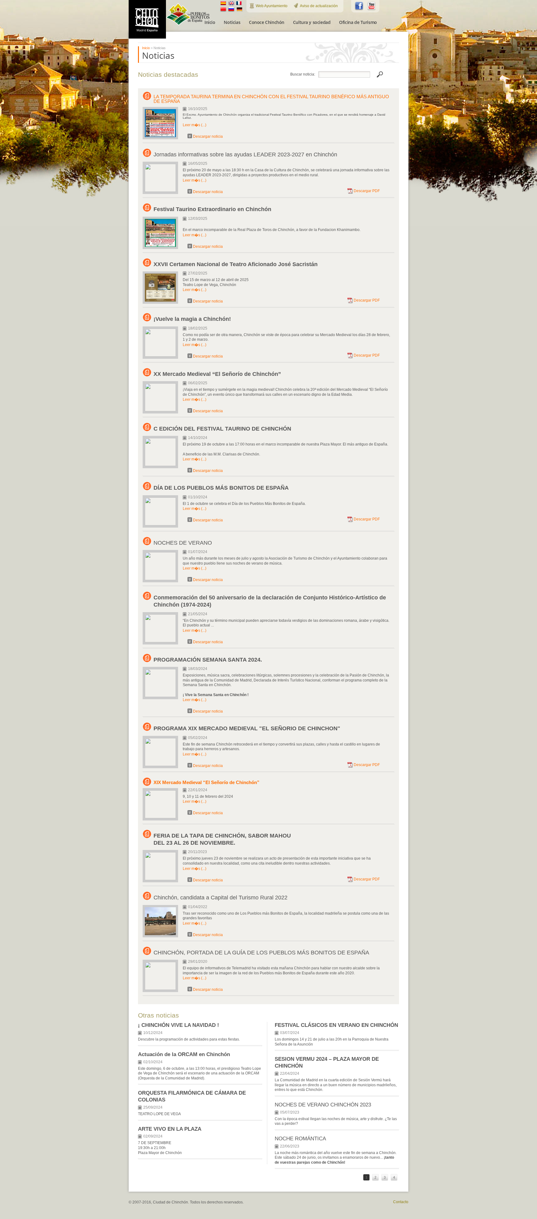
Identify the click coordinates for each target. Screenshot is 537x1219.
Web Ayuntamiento (271, 6)
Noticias (232, 22)
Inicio (209, 22)
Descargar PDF (367, 191)
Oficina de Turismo (358, 22)
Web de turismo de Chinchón (147, 19)
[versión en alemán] (239, 10)
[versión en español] (223, 5)
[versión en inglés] (231, 5)
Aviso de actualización (319, 6)
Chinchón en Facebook (359, 6)
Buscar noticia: (302, 74)
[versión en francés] (239, 5)
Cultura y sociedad (311, 22)
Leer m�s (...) (194, 125)
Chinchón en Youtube (371, 6)
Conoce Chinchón (266, 22)
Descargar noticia (208, 136)
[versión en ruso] (231, 10)
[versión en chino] (223, 10)
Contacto (400, 1202)
